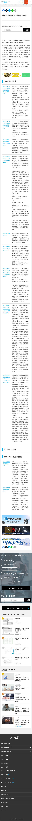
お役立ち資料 (4, 755)
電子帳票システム (8, 560)
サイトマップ (4, 810)
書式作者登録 (4, 767)
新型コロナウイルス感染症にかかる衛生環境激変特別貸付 (6, 272)
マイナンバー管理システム (10, 569)
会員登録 (26, 2)
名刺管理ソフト (21, 573)
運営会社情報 (4, 775)
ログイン (22, 2)
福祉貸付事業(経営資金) (6, 463)
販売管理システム (8, 573)
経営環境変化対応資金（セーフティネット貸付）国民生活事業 (6, 309)
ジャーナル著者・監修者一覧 (8, 771)
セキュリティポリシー (6, 779)
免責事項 (3, 786)
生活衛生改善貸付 (6, 234)
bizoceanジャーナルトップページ (16, 608)
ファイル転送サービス (9, 564)
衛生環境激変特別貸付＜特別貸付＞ (6, 248)
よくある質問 (4, 802)
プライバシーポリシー (6, 783)
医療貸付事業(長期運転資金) (6, 489)
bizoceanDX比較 (5, 743)
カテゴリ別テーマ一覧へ (16, 588)
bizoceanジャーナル (6, 751)
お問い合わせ (4, 806)
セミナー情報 (4, 759)
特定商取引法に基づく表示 (7, 798)
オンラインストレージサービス (11, 577)
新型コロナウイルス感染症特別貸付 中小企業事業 (6, 124)
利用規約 (3, 790)
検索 (27, 30)
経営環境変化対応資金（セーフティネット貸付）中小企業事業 (6, 378)
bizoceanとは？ (5, 763)
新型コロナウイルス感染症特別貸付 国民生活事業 (6, 89)
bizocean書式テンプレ (7, 747)
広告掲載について (5, 794)
